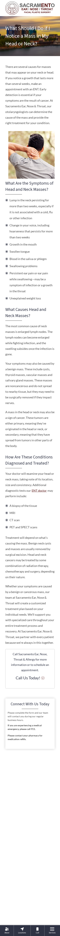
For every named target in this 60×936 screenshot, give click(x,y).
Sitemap (45, 917)
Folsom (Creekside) (26, 819)
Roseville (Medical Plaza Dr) (31, 854)
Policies (14, 917)
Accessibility (30, 917)
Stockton (20, 889)
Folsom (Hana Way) (26, 831)
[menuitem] (7, 930)
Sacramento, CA (24, 866)
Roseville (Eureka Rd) (27, 843)
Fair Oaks (20, 808)
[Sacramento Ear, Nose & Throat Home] (29, 7)
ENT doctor (39, 490)
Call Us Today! (28, 677)
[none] (7, 930)
